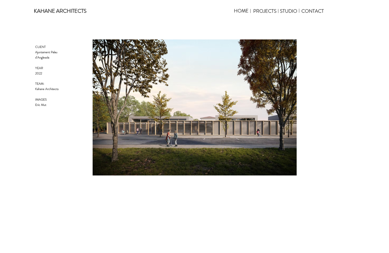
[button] (60, 11)
